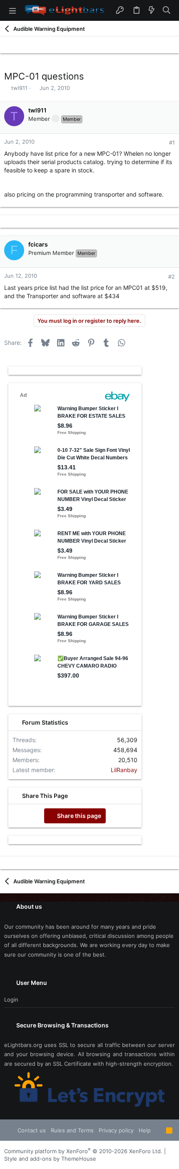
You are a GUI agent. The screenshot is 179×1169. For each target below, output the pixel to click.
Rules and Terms (72, 1130)
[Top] (158, 1130)
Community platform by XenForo (83, 1151)
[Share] (160, 143)
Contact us (31, 1130)
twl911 (19, 88)
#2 (171, 276)
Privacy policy (116, 1130)
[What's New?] (151, 10)
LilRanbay (124, 769)
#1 (172, 142)
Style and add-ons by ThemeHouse (50, 1158)
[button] (12, 10)
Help (145, 1130)
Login (11, 999)
